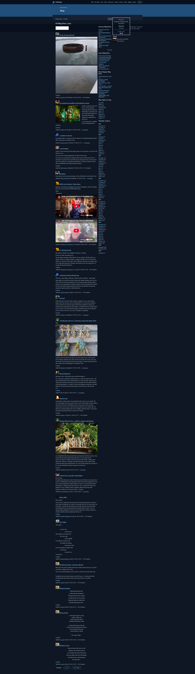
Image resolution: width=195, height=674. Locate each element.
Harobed (63, 368)
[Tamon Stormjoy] (57, 522)
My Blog (65, 19)
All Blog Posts (58, 19)
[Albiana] (57, 103)
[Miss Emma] (57, 149)
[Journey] (57, 398)
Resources (110, 2)
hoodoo (100, 114)
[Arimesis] (57, 298)
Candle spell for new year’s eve (105, 77)
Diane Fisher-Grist (65, 178)
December (101, 126)
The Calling (63, 522)
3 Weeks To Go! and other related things (71, 476)
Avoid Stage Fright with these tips (69, 275)
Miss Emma (63, 168)
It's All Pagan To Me (65, 250)
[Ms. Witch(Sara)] (57, 476)
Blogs (129, 2)
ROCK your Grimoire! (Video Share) (70, 184)
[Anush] (57, 565)
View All (109, 50)
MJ (61, 392)
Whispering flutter (65, 588)
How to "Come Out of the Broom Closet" (105, 36)
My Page (97, 2)
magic (100, 111)
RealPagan (59, 2)
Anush (62, 582)
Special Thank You (65, 374)
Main (92, 2)
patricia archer (64, 143)
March (100, 150)
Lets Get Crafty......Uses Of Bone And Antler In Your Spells (105, 87)
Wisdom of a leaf (64, 645)
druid (100, 104)
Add (111, 19)
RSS (56, 671)
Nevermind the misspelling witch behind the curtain (74, 103)
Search (140, 2)
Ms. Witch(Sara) (65, 491)
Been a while (63, 497)
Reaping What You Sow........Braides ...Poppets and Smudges (77, 421)
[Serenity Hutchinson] (57, 497)
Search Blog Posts (69, 28)
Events (121, 2)
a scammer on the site (66, 135)
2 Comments (85, 130)
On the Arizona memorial (67, 35)
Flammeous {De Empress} (67, 244)
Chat (101, 2)
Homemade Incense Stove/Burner (103, 92)
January (100, 153)
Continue (58, 95)
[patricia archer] (57, 135)
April (100, 148)
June (100, 145)
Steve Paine (119, 39)
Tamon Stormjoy (65, 559)
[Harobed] (57, 321)
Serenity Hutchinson (66, 516)
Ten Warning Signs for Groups (104, 42)
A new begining (64, 149)
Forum (125, 2)
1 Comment (90, 178)
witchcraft (101, 107)
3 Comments (85, 315)
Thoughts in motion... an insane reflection (71, 565)
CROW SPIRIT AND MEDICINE (104, 96)
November (101, 127)
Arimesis (63, 315)
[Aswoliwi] (57, 35)
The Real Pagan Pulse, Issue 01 (104, 30)
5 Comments (81, 392)
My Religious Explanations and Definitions (105, 39)
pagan (100, 102)
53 (74, 668)
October (100, 129)
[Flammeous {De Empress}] (57, 184)
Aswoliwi (63, 97)
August (100, 132)
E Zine (105, 2)
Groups (134, 2)
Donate (116, 2)
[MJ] (57, 374)
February (101, 152)
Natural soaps (64, 398)
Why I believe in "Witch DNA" (104, 83)
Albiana (63, 130)
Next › (78, 668)
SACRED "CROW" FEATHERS (103, 80)
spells (100, 109)
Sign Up (121, 26)
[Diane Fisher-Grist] (57, 174)
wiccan (100, 106)
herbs (100, 113)
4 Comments (83, 470)
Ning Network (120, 41)
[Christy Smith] (57, 275)
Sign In (122, 28)
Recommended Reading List (104, 33)
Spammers (63, 174)
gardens (100, 118)
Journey (63, 415)
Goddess (101, 116)
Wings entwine (64, 613)
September (101, 131)
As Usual (62, 298)
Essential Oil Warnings (104, 90)
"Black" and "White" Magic (104, 45)
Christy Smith (64, 292)
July (100, 143)
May (100, 147)
